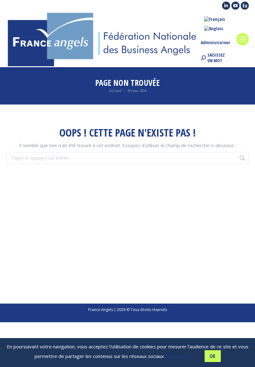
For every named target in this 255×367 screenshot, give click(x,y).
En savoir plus (180, 356)
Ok (212, 356)
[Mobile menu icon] (242, 39)
